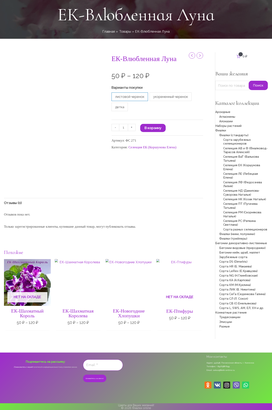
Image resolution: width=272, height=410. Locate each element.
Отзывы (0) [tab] (13, 203)
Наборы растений (228, 126)
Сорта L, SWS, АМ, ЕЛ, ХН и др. (241, 308)
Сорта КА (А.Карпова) (234, 280)
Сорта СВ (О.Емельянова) (237, 303)
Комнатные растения (231, 312)
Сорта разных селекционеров (245, 229)
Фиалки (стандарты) (234, 135)
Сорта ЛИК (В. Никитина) (237, 289)
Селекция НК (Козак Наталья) (244, 199)
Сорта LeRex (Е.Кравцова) (238, 271)
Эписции (225, 322)
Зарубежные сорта (233, 257)
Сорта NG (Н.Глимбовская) (238, 275)
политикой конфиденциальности (46, 367)
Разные (224, 326)
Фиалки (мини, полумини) (237, 234)
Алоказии (226, 121)
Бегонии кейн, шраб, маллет (239, 252)
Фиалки (220, 130)
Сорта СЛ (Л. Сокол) (233, 298)
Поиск (258, 85)
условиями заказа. (69, 367)
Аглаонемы (227, 117)
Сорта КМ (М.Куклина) (235, 285)
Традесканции (229, 317)
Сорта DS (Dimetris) (233, 261)
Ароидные (222, 112)
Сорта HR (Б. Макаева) (235, 266)
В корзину (153, 128)
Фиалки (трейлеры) (233, 238)
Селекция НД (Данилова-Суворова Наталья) (241, 192)
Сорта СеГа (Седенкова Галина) (242, 294)
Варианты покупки (127, 87)
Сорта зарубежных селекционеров (237, 142)
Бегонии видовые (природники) (242, 248)
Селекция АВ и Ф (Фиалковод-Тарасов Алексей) (245, 150)
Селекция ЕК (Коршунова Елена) (152, 147)
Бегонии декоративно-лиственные (241, 243)
